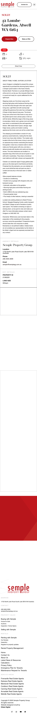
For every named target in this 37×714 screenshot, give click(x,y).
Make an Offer (26, 39)
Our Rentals (4, 640)
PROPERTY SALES (8, 615)
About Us (4, 658)
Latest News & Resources (11, 660)
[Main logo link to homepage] (7, 4)
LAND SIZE (7, 281)
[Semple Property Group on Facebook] (12, 712)
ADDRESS (5, 598)
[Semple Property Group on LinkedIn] (25, 712)
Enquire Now (9, 39)
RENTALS (4, 633)
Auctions (3, 624)
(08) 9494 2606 (8, 259)
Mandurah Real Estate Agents (12, 684)
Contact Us (5, 655)
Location (6, 249)
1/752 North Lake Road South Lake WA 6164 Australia (17, 601)
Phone (5, 256)
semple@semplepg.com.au (12, 264)
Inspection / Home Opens (8, 626)
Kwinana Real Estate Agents (12, 681)
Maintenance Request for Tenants (14, 671)
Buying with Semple (8, 619)
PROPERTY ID (8, 275)
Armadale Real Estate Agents (12, 691)
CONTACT (5, 605)
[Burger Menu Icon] (34, 4)
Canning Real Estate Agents (11, 689)
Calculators (5, 663)
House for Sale (5, 621)
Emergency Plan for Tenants (12, 668)
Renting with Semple (9, 638)
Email (5, 262)
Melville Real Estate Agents (11, 694)
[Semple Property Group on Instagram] (16, 712)
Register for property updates (10, 644)
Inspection (4, 642)
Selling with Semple (8, 630)
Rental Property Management (12, 648)
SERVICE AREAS (7, 674)
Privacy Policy (6, 665)
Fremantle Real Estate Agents (12, 679)
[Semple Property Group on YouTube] (20, 712)
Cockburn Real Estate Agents (12, 686)
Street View (18, 66)
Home (3, 653)
